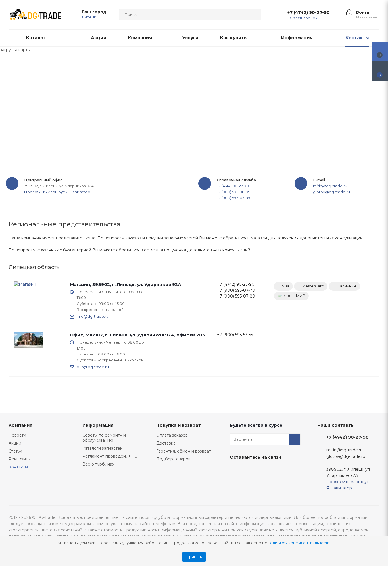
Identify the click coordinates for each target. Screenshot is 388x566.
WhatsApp (235, 484)
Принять (194, 557)
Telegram (264, 470)
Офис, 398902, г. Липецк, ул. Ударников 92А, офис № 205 (137, 335)
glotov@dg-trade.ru (331, 192)
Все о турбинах (98, 464)
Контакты (18, 467)
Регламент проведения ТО (110, 456)
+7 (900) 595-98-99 (234, 192)
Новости (17, 435)
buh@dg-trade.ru (93, 367)
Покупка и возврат (178, 425)
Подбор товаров (173, 459)
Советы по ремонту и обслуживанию (104, 438)
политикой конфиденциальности (298, 543)
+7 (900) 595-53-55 (235, 334)
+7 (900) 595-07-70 (236, 290)
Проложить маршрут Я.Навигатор (57, 192)
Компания (20, 425)
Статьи (15, 451)
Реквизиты (20, 459)
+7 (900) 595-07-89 (233, 197)
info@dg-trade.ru (93, 316)
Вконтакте (235, 470)
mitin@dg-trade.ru (330, 186)
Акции (15, 443)
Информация (98, 425)
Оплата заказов (172, 435)
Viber (278, 470)
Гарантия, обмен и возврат (183, 451)
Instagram (249, 470)
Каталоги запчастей (102, 448)
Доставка (166, 443)
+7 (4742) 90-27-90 (308, 12)
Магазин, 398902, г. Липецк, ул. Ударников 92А (125, 284)
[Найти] (254, 14)
